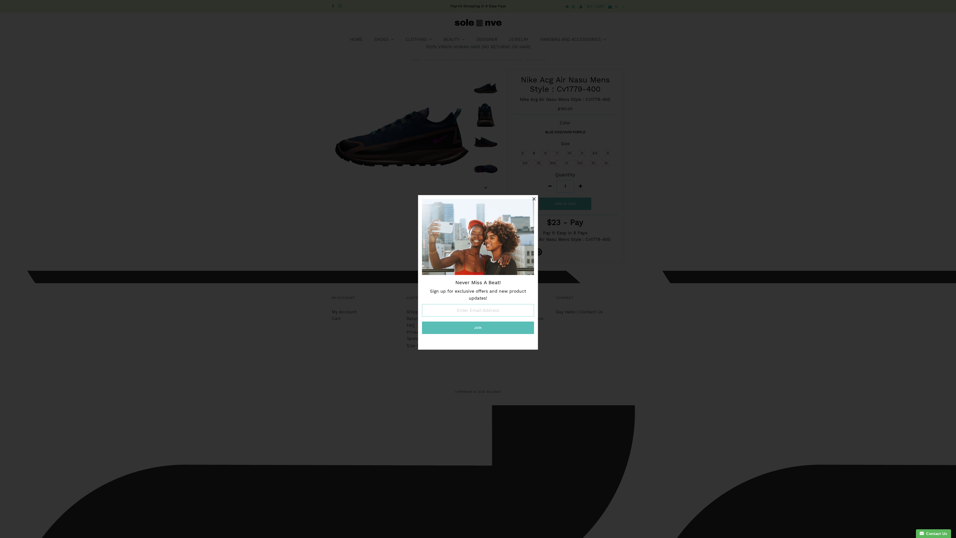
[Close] (534, 199)
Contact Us (935, 534)
